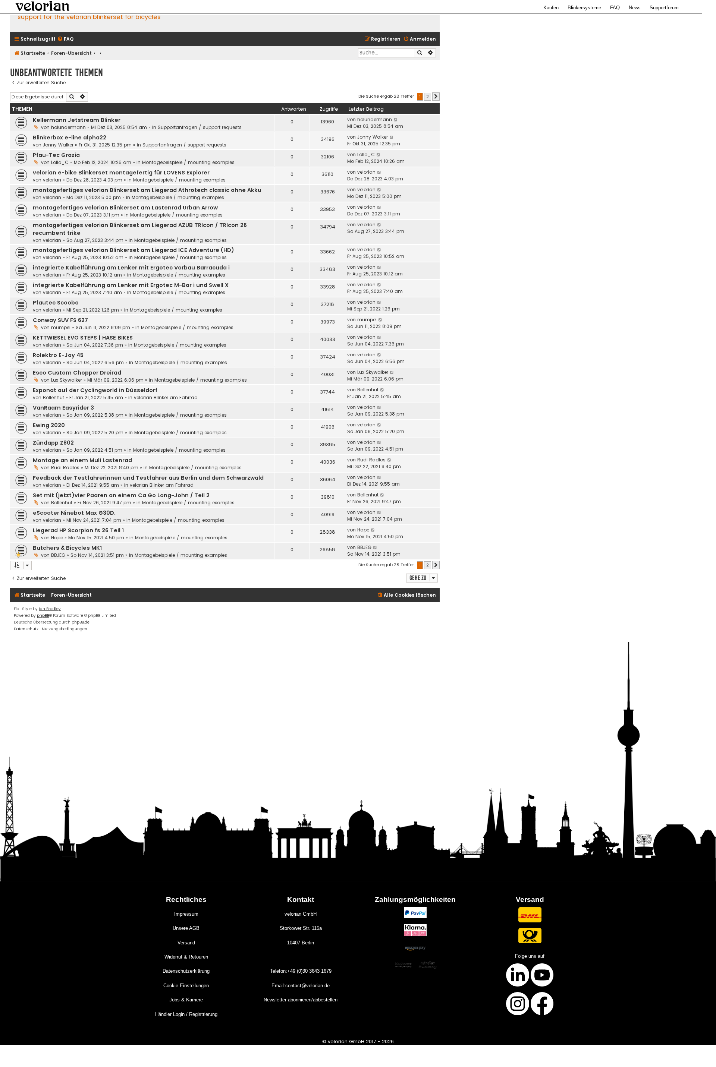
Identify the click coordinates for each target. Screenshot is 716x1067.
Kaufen (551, 7)
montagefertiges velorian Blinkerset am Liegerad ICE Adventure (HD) (133, 250)
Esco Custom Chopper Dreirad (77, 372)
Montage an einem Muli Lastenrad (82, 460)
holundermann (68, 127)
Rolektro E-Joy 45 (58, 355)
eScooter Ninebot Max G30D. (74, 513)
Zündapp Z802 (53, 442)
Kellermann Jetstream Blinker (76, 120)
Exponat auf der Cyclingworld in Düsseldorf (95, 390)
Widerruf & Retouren (186, 957)
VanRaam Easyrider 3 (63, 407)
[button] (436, 96)
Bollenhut (53, 397)
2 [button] (427, 97)
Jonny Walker (58, 145)
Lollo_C (60, 162)
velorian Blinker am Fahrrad (166, 397)
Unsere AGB (186, 928)
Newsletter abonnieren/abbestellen (300, 1000)
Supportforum (664, 7)
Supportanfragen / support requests (200, 127)
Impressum (186, 914)
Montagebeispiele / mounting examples (188, 162)
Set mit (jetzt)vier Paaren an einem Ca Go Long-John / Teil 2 (121, 495)
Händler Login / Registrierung (186, 1014)
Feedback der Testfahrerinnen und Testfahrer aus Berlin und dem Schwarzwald (148, 478)
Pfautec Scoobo (56, 302)
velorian (52, 180)
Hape (57, 537)
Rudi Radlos (65, 467)
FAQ (615, 7)
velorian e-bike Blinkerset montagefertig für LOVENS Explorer (121, 172)
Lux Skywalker (66, 380)
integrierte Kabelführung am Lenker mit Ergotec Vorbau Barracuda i (131, 267)
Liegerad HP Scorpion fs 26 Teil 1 (78, 530)
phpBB (43, 615)
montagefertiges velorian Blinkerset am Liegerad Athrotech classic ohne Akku (147, 190)
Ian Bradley (50, 609)
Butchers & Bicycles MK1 (67, 548)
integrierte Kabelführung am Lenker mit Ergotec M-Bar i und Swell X (131, 285)
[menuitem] (65, 39)
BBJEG (58, 555)
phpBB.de (81, 622)
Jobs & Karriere (186, 1000)
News (635, 7)
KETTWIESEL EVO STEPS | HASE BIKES (83, 337)
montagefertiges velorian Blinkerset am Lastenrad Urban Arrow (125, 207)
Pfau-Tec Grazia (56, 155)
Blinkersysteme (584, 7)
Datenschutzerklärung (186, 971)
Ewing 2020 (49, 425)
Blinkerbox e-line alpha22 (69, 137)
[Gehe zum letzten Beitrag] (395, 119)
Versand (186, 943)
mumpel (60, 327)
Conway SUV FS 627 (60, 320)
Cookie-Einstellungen (186, 985)
